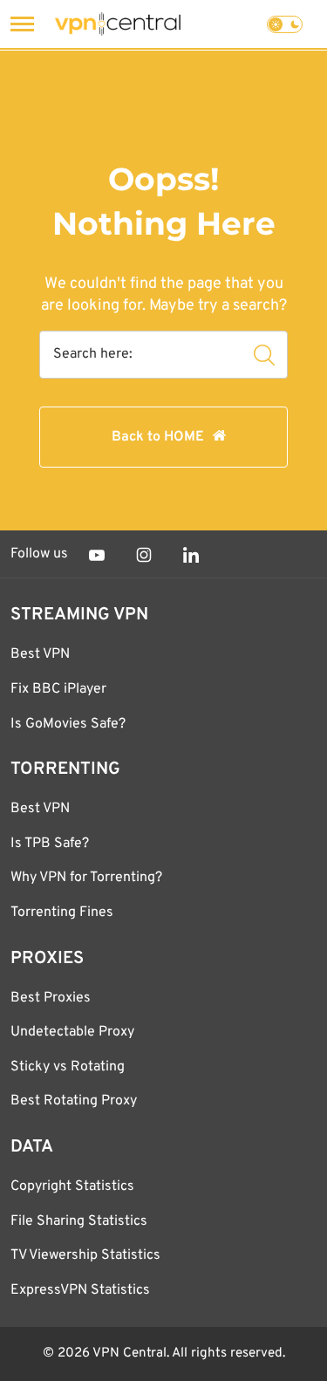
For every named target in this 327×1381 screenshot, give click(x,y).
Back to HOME (158, 437)
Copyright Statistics (72, 1186)
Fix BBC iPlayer (58, 689)
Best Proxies (50, 998)
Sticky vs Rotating (67, 1067)
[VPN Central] (118, 24)
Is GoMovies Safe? (68, 724)
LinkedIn (191, 555)
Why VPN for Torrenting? (86, 877)
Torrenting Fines (61, 912)
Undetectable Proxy (72, 1032)
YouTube (97, 555)
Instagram (144, 555)
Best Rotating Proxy (73, 1101)
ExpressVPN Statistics (80, 1290)
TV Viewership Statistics (85, 1255)
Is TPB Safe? (49, 843)
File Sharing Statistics (78, 1221)
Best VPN (40, 654)
